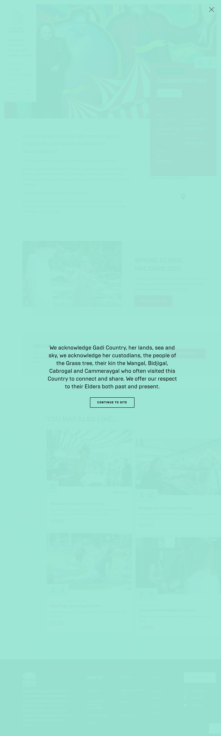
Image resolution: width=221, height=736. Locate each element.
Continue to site (112, 402)
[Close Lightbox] (211, 9)
